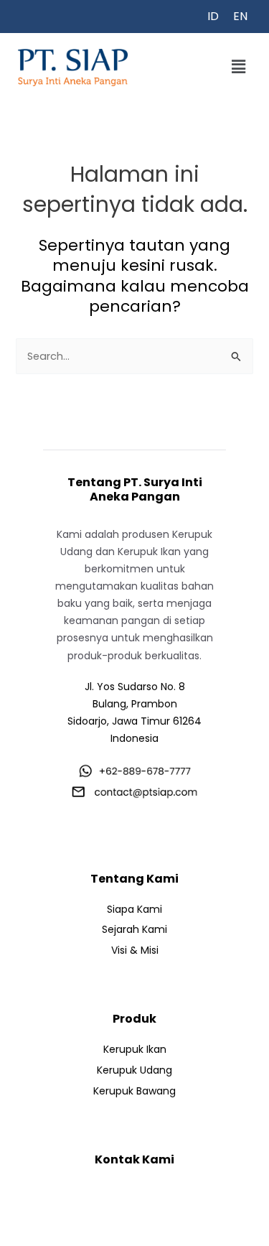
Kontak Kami (134, 1159)
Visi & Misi (135, 950)
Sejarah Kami (134, 929)
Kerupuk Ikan (134, 1049)
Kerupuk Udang (134, 1070)
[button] (239, 67)
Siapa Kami (134, 909)
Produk (134, 1018)
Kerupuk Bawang (134, 1091)
